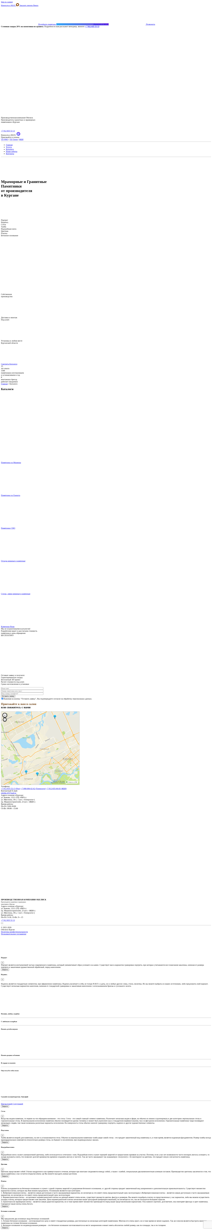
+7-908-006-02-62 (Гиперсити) (33, 789)
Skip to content (7, 2)
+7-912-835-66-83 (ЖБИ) (56, 789)
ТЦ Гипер (14, 139)
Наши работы (11, 151)
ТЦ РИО (4, 139)
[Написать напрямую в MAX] (18, 135)
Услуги (9, 147)
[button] (7, 1104)
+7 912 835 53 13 (8, 131)
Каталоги (10, 149)
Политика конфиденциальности (14, 932)
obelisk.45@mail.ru (8, 793)
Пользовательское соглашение (13, 934)
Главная (9, 145)
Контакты (10, 154)
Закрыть (5, 970)
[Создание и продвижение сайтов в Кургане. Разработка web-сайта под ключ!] (19, 953)
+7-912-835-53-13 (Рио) (10, 789)
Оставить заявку (8, 696)
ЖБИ (21, 139)
